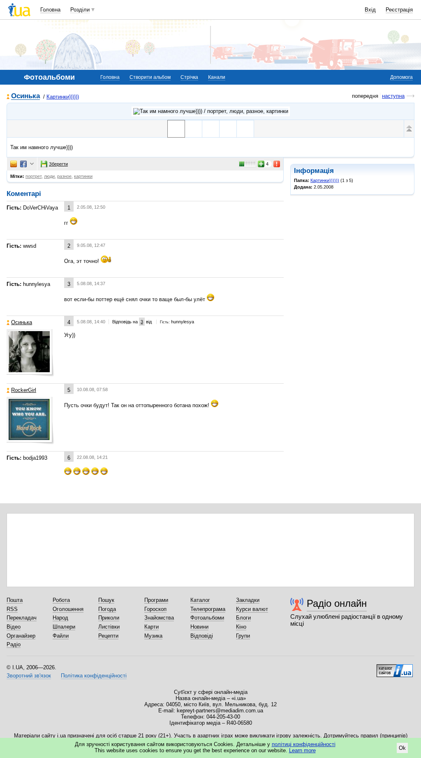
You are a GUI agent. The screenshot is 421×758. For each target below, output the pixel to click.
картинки (83, 176)
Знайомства (159, 618)
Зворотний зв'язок (29, 676)
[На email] (13, 164)
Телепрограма (207, 609)
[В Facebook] (23, 164)
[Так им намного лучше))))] (176, 129)
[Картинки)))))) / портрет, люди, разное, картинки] (211, 111)
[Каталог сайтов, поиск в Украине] (395, 667)
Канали (216, 77)
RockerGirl (23, 390)
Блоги (243, 618)
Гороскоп (155, 609)
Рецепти (108, 636)
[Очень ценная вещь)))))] (211, 129)
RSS (12, 609)
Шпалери (64, 627)
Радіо (14, 644)
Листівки (109, 627)
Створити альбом (150, 77)
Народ (60, 618)
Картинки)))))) (62, 97)
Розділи (80, 10)
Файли (61, 636)
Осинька (25, 96)
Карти (151, 627)
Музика (153, 636)
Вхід (370, 10)
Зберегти (58, 163)
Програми (156, 600)
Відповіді (201, 636)
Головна (50, 10)
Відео (14, 627)
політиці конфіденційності (303, 744)
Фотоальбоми (207, 618)
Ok (402, 748)
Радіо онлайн (337, 603)
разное (64, 176)
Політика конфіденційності (94, 676)
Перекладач (22, 618)
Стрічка (189, 77)
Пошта (15, 600)
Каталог (200, 600)
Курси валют (252, 609)
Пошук (106, 600)
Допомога (401, 77)
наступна (393, 96)
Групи (243, 636)
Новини (199, 627)
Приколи (108, 618)
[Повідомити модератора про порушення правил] (277, 164)
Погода (107, 609)
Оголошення (68, 609)
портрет (33, 176)
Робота (61, 600)
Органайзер (21, 636)
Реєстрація (399, 10)
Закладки (247, 600)
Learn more (302, 750)
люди (49, 176)
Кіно (241, 627)
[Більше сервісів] (32, 164)
